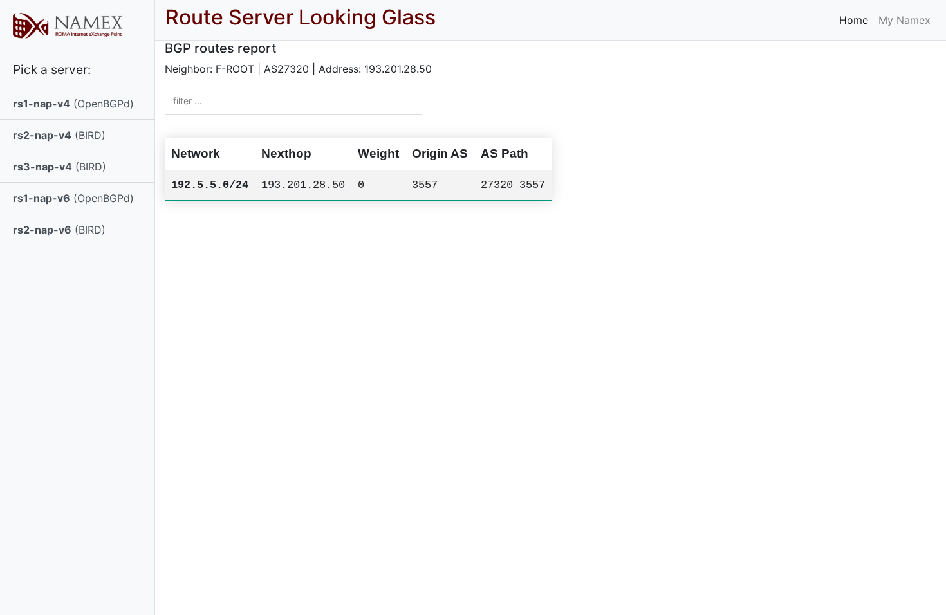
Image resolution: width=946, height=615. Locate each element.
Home (853, 20)
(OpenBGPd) (73, 103)
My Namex (904, 20)
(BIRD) (59, 135)
